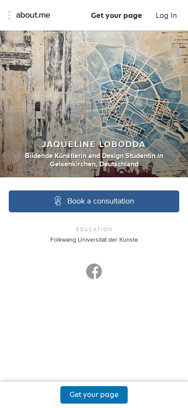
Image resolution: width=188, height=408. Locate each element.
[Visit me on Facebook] (94, 275)
